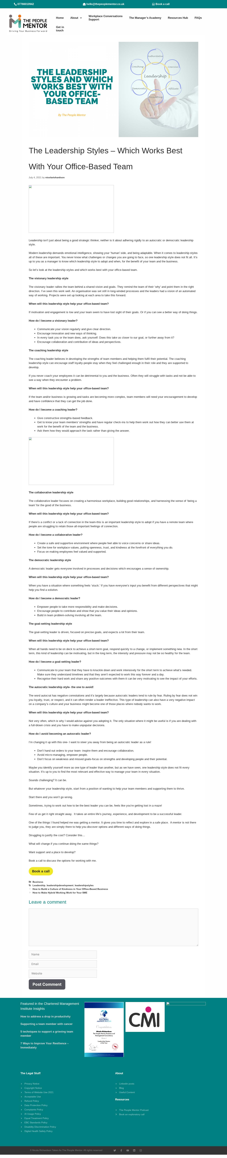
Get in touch (60, 29)
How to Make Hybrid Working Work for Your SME (60, 892)
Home (60, 17)
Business (38, 882)
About (74, 17)
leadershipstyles (84, 885)
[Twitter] (115, 1150)
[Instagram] (140, 1150)
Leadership (39, 885)
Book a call (41, 871)
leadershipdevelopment (60, 885)
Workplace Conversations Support (105, 18)
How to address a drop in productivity (45, 1016)
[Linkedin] (134, 1150)
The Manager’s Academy (145, 17)
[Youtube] (127, 1150)
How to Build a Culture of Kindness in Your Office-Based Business (70, 889)
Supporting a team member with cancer (46, 1024)
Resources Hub (178, 17)
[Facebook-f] (121, 1150)
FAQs (198, 17)
